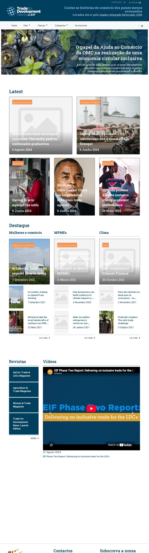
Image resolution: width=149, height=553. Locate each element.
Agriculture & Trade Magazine (22, 390)
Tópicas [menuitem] (39, 25)
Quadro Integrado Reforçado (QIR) (121, 15)
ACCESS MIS (134, 3)
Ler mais (43, 338)
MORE (33, 438)
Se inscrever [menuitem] (81, 25)
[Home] (23, 11)
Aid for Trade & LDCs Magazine (21, 374)
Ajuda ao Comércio (22, 102)
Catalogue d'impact (90, 102)
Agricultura (18, 163)
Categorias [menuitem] (58, 25)
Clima (104, 232)
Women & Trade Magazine (22, 405)
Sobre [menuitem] (14, 25)
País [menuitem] (24, 25)
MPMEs (60, 232)
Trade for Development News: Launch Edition (20, 423)
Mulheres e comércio (25, 232)
